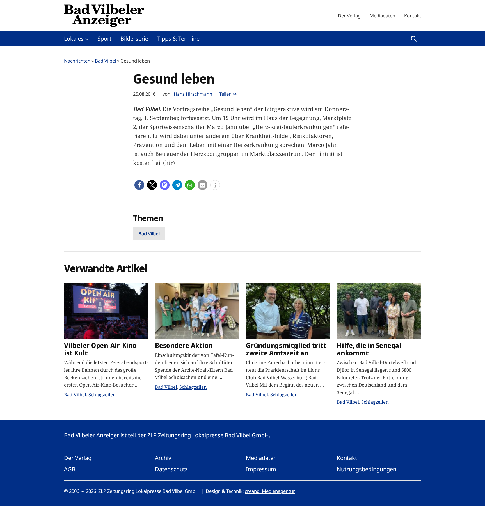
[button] (139, 185)
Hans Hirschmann (193, 94)
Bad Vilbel (105, 61)
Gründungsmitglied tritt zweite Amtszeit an (286, 349)
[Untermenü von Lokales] (86, 38)
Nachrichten (77, 61)
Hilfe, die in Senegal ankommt (369, 349)
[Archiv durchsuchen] (413, 38)
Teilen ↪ (228, 94)
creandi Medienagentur (270, 491)
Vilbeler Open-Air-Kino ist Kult (100, 349)
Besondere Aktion (183, 345)
